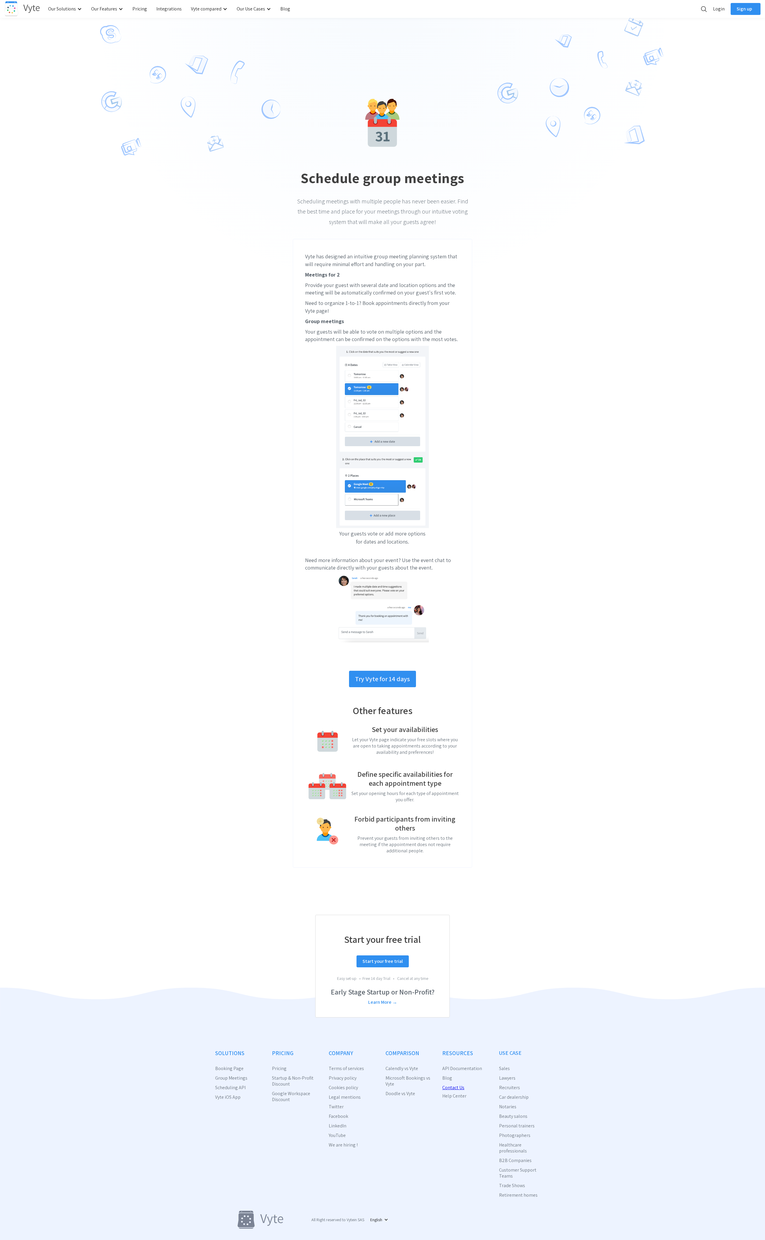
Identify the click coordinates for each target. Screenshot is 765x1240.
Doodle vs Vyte (400, 1094)
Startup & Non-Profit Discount (292, 1081)
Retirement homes (518, 1195)
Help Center (454, 1096)
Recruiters (509, 1088)
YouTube (337, 1135)
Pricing (139, 9)
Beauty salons (513, 1116)
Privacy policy (343, 1078)
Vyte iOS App (228, 1097)
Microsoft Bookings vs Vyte (407, 1081)
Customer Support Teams (517, 1173)
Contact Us (453, 1087)
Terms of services (346, 1069)
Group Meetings (231, 1078)
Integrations (169, 9)
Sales (504, 1069)
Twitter (336, 1107)
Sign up (744, 9)
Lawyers (507, 1078)
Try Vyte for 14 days (382, 679)
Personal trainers (517, 1126)
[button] (66, 9)
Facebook (338, 1116)
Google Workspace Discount (291, 1097)
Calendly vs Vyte (401, 1069)
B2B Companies (515, 1161)
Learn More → (382, 1002)
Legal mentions (345, 1097)
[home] (22, 9)
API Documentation (462, 1069)
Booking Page (229, 1069)
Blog (285, 9)
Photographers (514, 1135)
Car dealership (514, 1097)
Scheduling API (230, 1088)
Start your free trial (382, 961)
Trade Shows (512, 1186)
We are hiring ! (343, 1145)
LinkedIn (337, 1126)
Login (719, 9)
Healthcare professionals (513, 1148)
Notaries (507, 1107)
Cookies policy (343, 1088)
